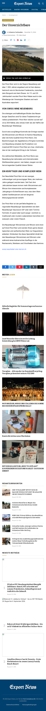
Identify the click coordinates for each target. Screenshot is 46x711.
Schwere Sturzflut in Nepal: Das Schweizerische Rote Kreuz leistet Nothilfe (24, 505)
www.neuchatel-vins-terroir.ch (14, 249)
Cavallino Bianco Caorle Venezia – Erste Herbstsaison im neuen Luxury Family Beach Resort (24, 661)
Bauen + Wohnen (21, 9)
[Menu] (3, 3)
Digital (35, 9)
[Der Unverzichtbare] (23, 58)
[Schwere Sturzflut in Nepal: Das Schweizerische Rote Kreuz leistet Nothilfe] (6, 505)
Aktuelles (6, 9)
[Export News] (23, 3)
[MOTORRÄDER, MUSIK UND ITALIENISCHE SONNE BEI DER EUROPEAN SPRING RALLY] (23, 389)
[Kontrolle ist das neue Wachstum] (23, 421)
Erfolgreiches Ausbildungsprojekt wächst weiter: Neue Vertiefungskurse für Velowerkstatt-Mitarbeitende (27, 541)
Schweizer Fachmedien (16, 32)
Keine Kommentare (9, 35)
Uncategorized (8, 20)
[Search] (39, 3)
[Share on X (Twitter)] (14, 40)
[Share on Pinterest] (17, 40)
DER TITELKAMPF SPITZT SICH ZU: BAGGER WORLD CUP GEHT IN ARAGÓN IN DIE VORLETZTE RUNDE (27, 492)
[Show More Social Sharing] (28, 40)
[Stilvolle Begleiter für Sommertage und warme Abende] (23, 291)
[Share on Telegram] (24, 40)
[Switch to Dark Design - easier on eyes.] (43, 3)
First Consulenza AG (29, 699)
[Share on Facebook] (11, 40)
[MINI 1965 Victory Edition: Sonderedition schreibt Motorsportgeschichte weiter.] (6, 517)
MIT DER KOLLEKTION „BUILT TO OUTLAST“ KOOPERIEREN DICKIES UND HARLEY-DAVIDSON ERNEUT (23, 468)
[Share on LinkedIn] (21, 40)
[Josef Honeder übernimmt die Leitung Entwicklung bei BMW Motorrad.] (23, 324)
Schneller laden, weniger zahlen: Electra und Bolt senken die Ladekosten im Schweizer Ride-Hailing (27, 528)
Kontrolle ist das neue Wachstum (16, 436)
